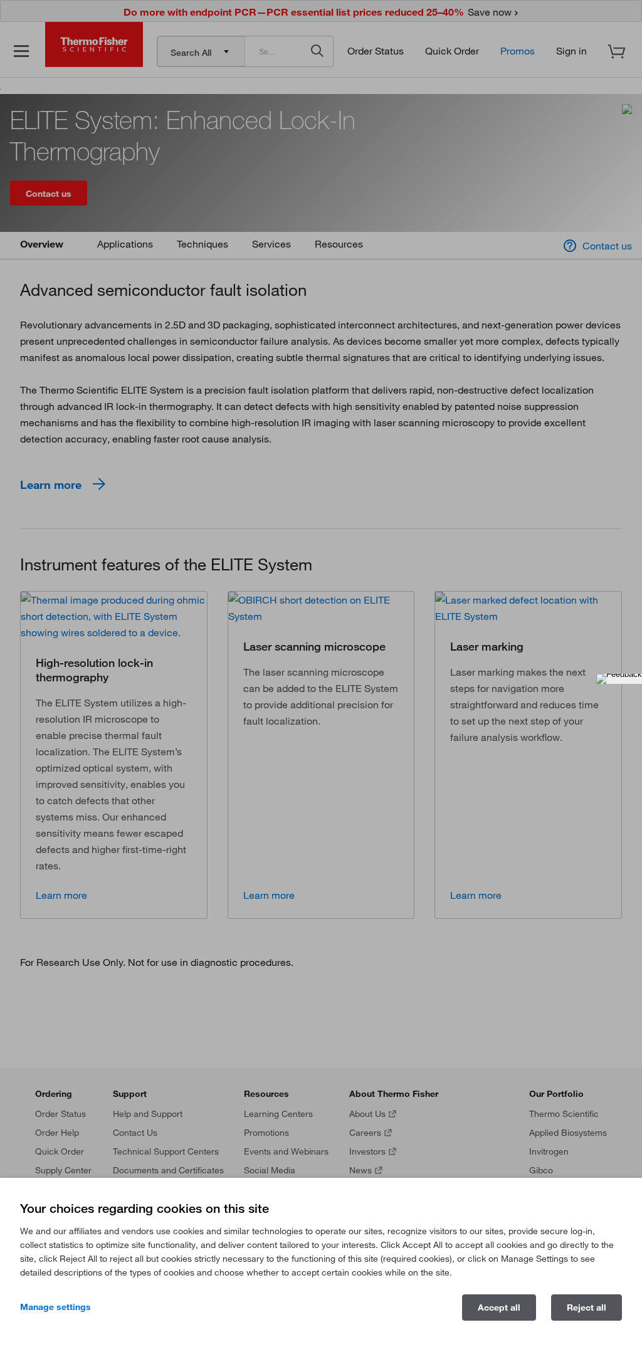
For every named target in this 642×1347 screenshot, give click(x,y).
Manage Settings (55, 1307)
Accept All (499, 1307)
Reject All (586, 1307)
